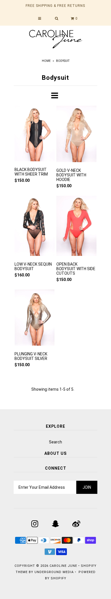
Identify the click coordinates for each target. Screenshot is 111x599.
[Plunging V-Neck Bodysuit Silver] (35, 319)
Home (46, 60)
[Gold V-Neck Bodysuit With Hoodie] (76, 135)
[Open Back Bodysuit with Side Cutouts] (76, 227)
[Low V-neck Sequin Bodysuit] (35, 227)
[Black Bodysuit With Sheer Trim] (35, 134)
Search (55, 442)
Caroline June (63, 566)
